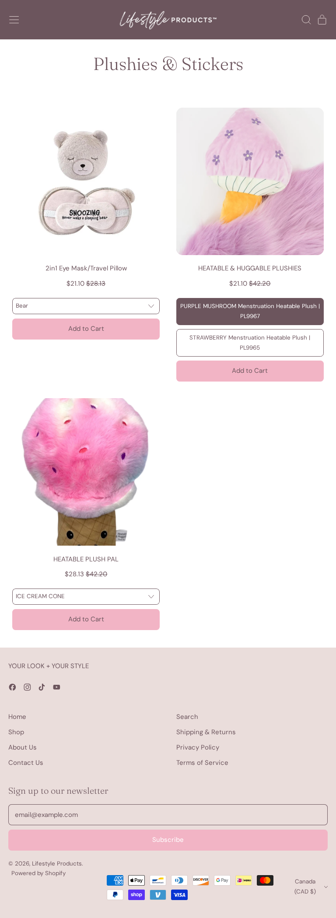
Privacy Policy (197, 747)
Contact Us (25, 762)
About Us (22, 747)
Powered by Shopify (38, 873)
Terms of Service (202, 762)
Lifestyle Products (57, 863)
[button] (306, 19)
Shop (16, 732)
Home (17, 716)
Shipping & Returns (206, 732)
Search (187, 716)
